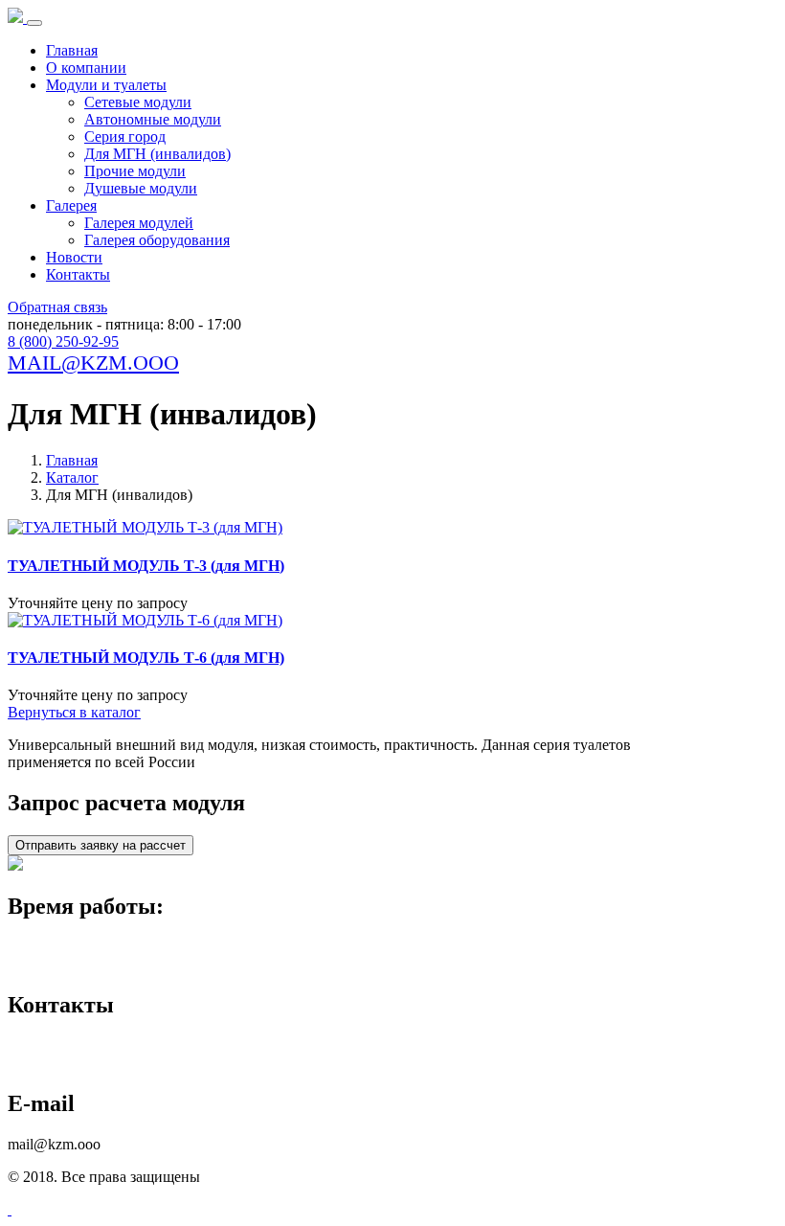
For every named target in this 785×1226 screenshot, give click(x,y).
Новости (74, 257)
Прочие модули (135, 171)
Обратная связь (57, 307)
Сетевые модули (137, 102)
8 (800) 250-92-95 (63, 341)
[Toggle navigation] (34, 23)
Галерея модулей (138, 223)
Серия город (125, 136)
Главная (72, 50)
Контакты (78, 274)
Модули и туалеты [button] (106, 85)
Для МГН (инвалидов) (157, 154)
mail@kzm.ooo (93, 363)
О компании (86, 67)
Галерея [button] (71, 205)
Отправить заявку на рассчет (100, 845)
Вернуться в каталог (74, 712)
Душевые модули (140, 188)
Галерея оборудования (157, 240)
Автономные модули (152, 119)
